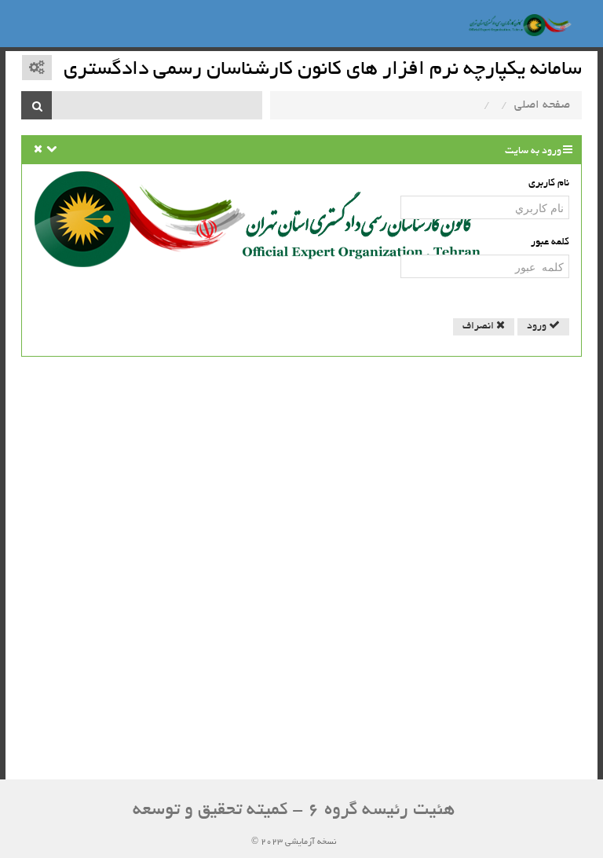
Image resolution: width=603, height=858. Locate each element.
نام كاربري (548, 183)
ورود (538, 326)
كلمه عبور (550, 242)
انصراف (479, 326)
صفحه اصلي (542, 105)
